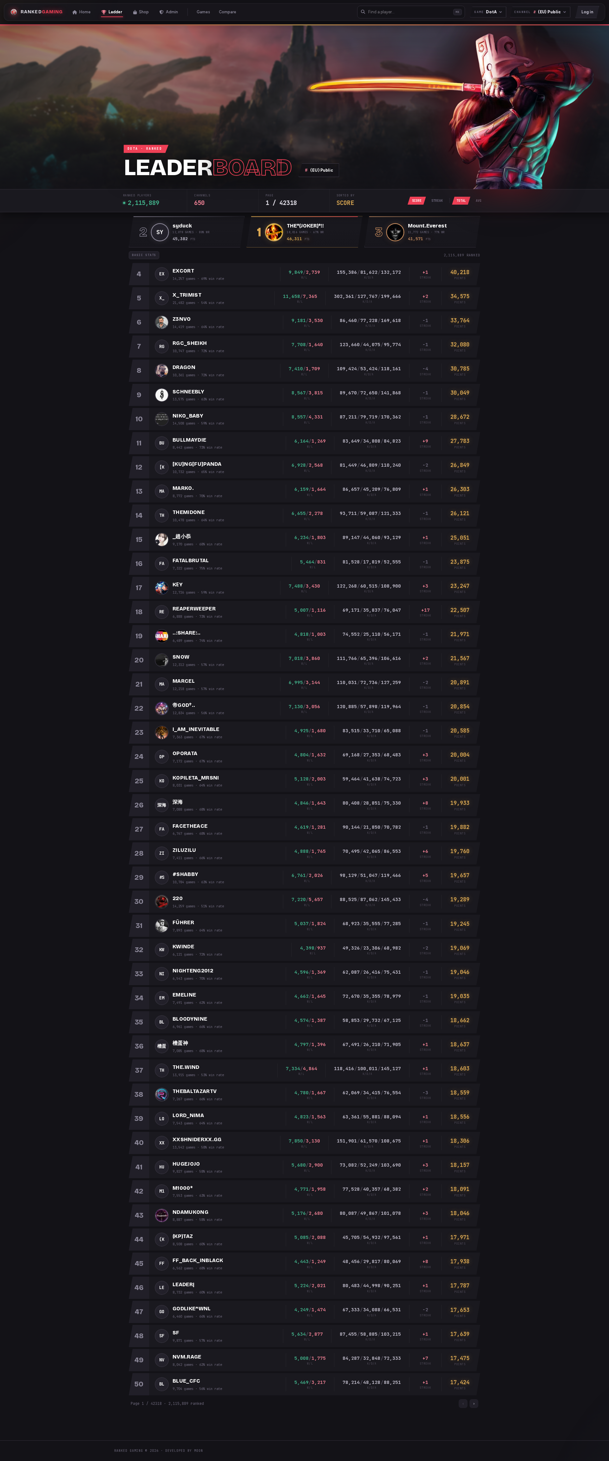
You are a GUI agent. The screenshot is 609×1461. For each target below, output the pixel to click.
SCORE (417, 201)
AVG (478, 201)
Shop (144, 12)
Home (85, 12)
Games (203, 12)
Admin (172, 12)
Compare (227, 12)
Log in (587, 12)
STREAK (437, 201)
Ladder (115, 12)
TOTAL (461, 201)
